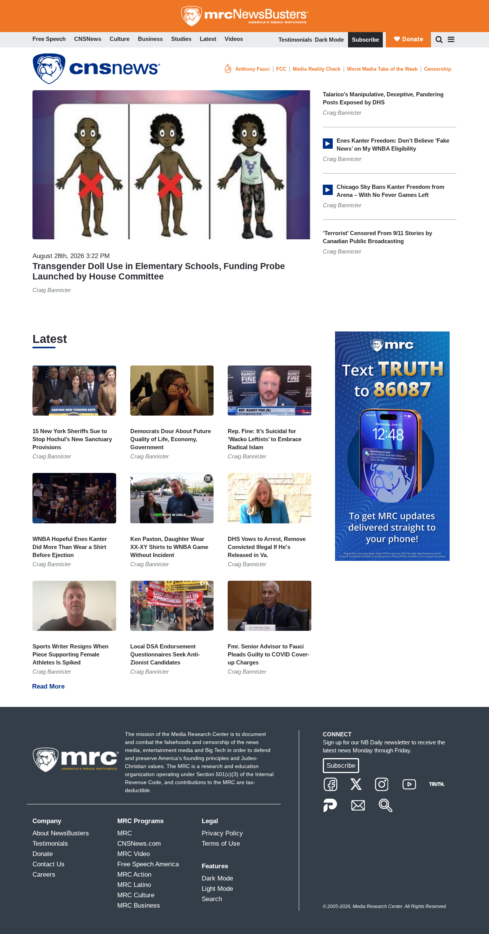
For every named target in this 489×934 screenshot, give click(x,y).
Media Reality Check (316, 69)
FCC (281, 69)
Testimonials (295, 39)
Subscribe (365, 39)
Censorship (437, 69)
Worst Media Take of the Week (382, 69)
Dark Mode (329, 39)
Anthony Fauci (252, 69)
